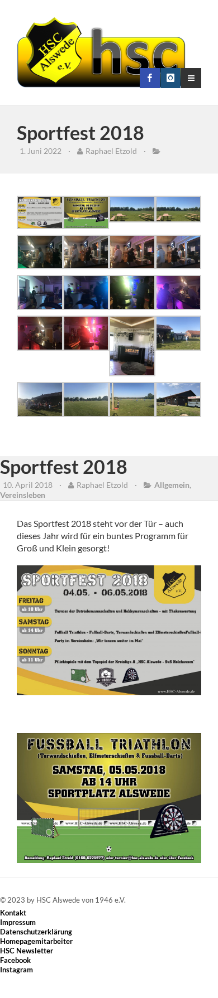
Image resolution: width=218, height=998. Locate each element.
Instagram (16, 969)
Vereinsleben (22, 495)
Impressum (18, 922)
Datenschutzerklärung (36, 931)
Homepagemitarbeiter (36, 941)
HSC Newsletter (26, 950)
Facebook (15, 960)
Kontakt (13, 912)
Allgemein (171, 485)
